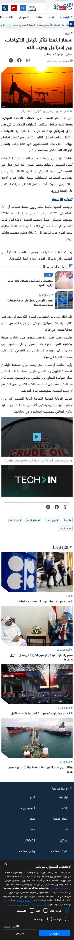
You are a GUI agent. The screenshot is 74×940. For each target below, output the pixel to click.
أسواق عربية (28, 807)
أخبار (32, 796)
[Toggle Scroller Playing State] (71, 24)
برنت (33, 207)
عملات (64, 828)
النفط (55, 191)
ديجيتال (64, 839)
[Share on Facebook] (19, 60)
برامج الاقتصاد (26, 850)
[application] (37, 437)
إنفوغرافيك (28, 839)
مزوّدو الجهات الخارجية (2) (60, 888)
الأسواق (24, 16)
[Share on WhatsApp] (28, 60)
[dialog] (37, 900)
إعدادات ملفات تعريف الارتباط (36, 904)
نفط (32, 818)
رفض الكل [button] (20, 933)
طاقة (65, 807)
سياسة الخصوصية (14, 904)
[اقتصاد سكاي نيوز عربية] (59, 7)
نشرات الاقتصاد (59, 850)
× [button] (5, 864)
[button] (32, 8)
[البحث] (23, 8)
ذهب (32, 828)
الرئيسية (65, 16)
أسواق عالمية (60, 818)
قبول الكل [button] (54, 933)
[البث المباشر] (14, 8)
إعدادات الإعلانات (24, 900)
